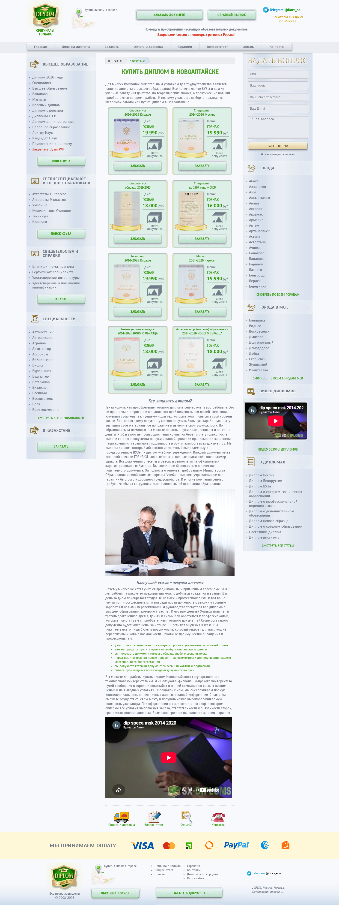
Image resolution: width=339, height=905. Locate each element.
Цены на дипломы (76, 46)
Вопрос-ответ (217, 46)
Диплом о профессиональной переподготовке (273, 503)
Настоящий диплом (265, 532)
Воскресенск (259, 331)
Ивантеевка (258, 370)
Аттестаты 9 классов (49, 199)
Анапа (254, 203)
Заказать (112, 46)
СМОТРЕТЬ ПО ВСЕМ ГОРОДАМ (278, 295)
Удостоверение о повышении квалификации (56, 285)
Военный (39, 393)
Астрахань (257, 242)
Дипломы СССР (44, 116)
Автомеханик (43, 332)
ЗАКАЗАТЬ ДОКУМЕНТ (170, 15)
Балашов (256, 258)
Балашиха (257, 320)
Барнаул (256, 264)
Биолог (38, 365)
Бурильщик (41, 371)
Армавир (256, 220)
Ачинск (255, 247)
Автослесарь (42, 337)
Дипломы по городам (202, 874)
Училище (39, 205)
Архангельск (259, 231)
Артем (254, 225)
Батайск (255, 270)
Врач (36, 404)
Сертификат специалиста (53, 272)
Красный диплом (46, 105)
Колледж (39, 221)
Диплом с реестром (48, 110)
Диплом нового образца (268, 521)
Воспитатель (42, 398)
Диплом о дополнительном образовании (271, 513)
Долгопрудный (261, 342)
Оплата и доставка (148, 46)
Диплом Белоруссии (265, 480)
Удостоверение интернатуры (56, 277)
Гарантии (185, 46)
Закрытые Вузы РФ (48, 149)
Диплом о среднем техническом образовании (275, 494)
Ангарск (255, 209)
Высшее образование (49, 88)
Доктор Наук (42, 132)
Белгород (257, 275)
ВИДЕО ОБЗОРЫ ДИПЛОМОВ (278, 449)
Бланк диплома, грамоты (53, 266)
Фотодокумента (155, 154)
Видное (255, 326)
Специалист (41, 83)
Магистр (39, 99)
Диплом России (261, 475)
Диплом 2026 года (47, 77)
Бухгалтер (40, 376)
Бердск (255, 281)
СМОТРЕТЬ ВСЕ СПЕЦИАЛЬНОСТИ (61, 418)
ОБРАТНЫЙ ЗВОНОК (231, 15)
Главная (40, 46)
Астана (254, 236)
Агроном (39, 343)
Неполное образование (51, 127)
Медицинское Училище (51, 210)
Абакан (255, 181)
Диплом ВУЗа (260, 486)
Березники (258, 286)
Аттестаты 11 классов (49, 194)
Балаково (256, 253)
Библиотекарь (43, 360)
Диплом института (264, 537)
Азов (252, 192)
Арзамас (256, 214)
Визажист (40, 387)
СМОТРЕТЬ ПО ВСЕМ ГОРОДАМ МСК (278, 378)
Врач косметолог (46, 409)
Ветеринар (41, 382)
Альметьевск (259, 197)
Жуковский (258, 364)
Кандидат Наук (44, 138)
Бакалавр (40, 94)
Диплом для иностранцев (53, 121)
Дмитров (256, 337)
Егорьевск (257, 359)
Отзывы (248, 46)
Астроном (40, 354)
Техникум (40, 216)
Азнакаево (257, 186)
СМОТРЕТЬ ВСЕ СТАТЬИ (278, 546)
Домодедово (259, 348)
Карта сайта (195, 878)
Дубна (254, 353)
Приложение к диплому (52, 143)
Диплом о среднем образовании (275, 526)
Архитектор (41, 348)
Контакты (277, 46)
